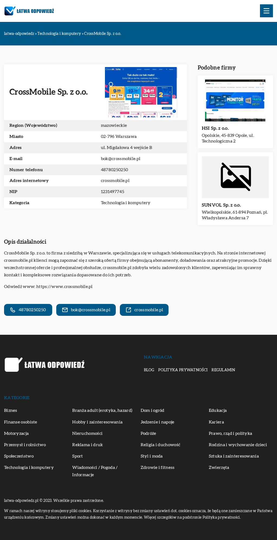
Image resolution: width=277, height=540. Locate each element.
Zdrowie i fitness (158, 467)
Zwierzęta (219, 467)
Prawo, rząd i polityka (230, 433)
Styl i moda (152, 456)
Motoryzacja (16, 433)
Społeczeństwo (19, 456)
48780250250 (115, 170)
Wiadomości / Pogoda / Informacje (95, 471)
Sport (77, 456)
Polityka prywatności (182, 370)
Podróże (148, 433)
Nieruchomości (87, 433)
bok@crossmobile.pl (120, 159)
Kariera (216, 422)
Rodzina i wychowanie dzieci (238, 445)
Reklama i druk (87, 445)
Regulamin (223, 370)
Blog (149, 370)
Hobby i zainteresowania (97, 422)
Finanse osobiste (20, 422)
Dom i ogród (152, 410)
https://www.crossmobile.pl (64, 286)
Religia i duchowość (160, 445)
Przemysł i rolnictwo (25, 445)
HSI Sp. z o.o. (215, 128)
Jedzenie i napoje (157, 422)
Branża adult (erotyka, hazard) (102, 410)
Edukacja (218, 410)
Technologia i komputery (126, 203)
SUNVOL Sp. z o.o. (221, 205)
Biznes (10, 410)
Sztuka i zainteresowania (234, 456)
